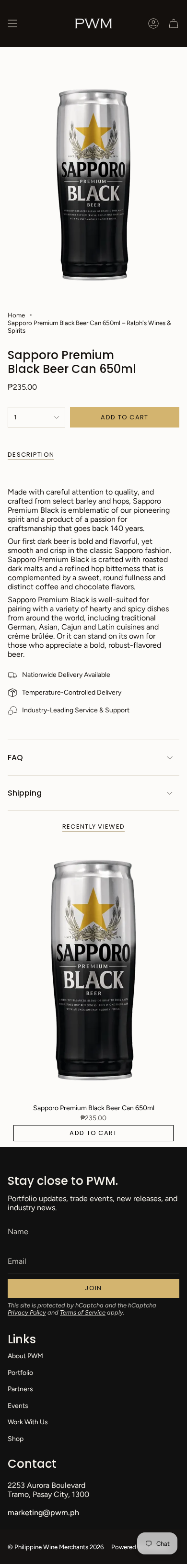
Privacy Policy (27, 1312)
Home (16, 315)
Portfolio (20, 1373)
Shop (15, 1439)
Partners (20, 1389)
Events (18, 1406)
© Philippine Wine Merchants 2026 (56, 1547)
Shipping (25, 793)
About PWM (25, 1356)
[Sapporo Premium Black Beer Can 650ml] (93, 970)
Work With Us (28, 1422)
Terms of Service (82, 1312)
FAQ (15, 757)
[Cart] (174, 23)
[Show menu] (12, 23)
